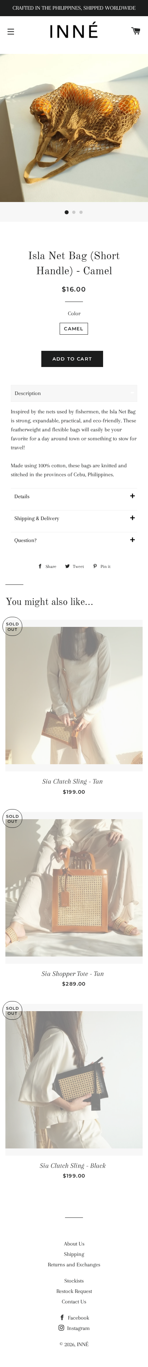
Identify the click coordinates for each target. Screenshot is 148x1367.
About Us (74, 1243)
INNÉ (82, 1344)
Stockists (74, 1280)
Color (74, 313)
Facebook (77, 1318)
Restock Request (74, 1291)
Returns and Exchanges (74, 1264)
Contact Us (74, 1301)
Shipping (74, 1254)
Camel (74, 328)
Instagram (78, 1328)
